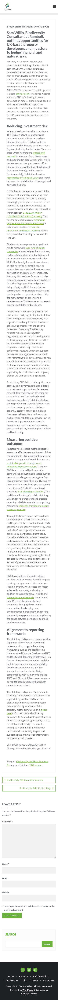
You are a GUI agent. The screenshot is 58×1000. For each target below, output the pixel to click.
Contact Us (48, 980)
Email (5, 878)
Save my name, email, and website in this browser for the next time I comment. (29, 908)
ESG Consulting (40, 976)
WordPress (27, 990)
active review (23, 93)
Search (10, 934)
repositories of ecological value (23, 177)
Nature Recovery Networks (20, 597)
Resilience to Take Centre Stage (35, 788)
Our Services (12, 980)
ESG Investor (35, 765)
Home (11, 976)
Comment (7, 821)
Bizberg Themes (29, 993)
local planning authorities (30, 491)
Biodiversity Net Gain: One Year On (25, 779)
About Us (23, 976)
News (35, 980)
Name (5, 864)
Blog (25, 980)
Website (5, 892)
